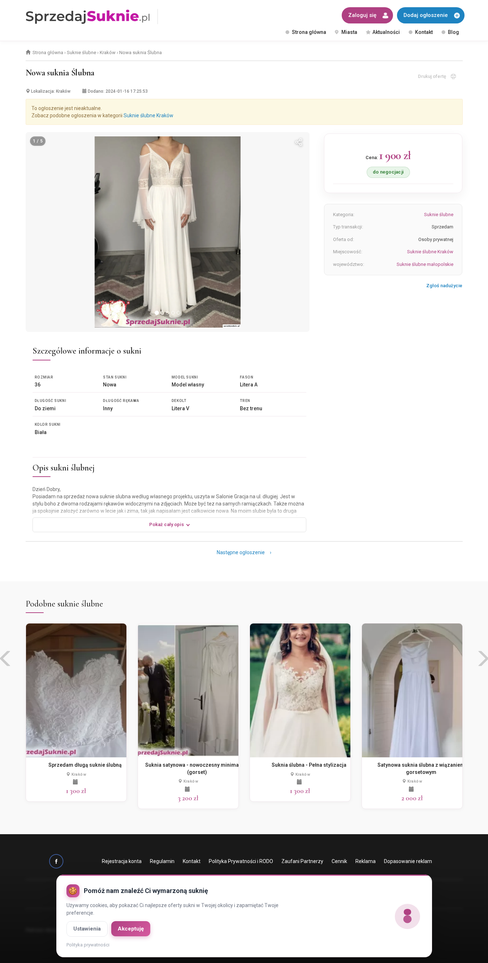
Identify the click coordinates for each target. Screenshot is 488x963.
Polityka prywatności (87, 944)
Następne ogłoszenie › (244, 552)
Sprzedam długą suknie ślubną (85, 765)
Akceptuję (131, 928)
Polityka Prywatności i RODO (241, 861)
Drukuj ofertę (434, 76)
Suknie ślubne (81, 52)
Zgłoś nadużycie (444, 285)
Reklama (365, 861)
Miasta (349, 32)
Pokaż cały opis (166, 524)
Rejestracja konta (122, 861)
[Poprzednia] (41, 232)
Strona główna (309, 32)
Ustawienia (87, 928)
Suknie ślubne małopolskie (425, 264)
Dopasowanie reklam (408, 861)
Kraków (108, 52)
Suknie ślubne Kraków (148, 115)
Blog (453, 32)
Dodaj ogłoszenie (425, 15)
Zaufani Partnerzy (302, 861)
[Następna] (294, 232)
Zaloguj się (362, 15)
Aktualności (386, 32)
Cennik (339, 861)
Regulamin (162, 861)
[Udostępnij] (298, 142)
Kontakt (424, 32)
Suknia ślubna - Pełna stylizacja (309, 765)
